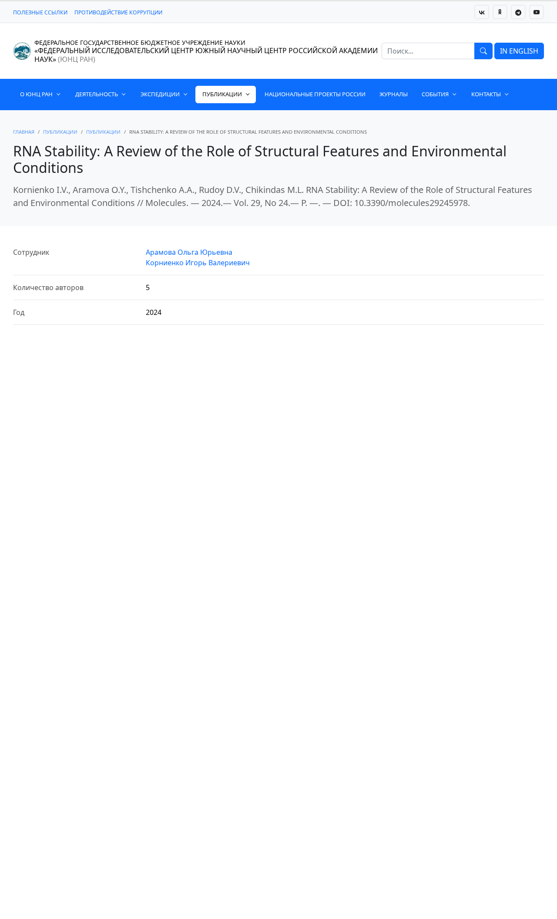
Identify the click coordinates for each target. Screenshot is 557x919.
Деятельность (96, 94)
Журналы (393, 94)
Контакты (486, 94)
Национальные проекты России (315, 94)
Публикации (222, 94)
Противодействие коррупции (118, 12)
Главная (23, 131)
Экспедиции (160, 94)
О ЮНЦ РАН (36, 94)
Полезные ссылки (40, 12)
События (435, 94)
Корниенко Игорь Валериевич (198, 262)
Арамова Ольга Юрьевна (189, 252)
